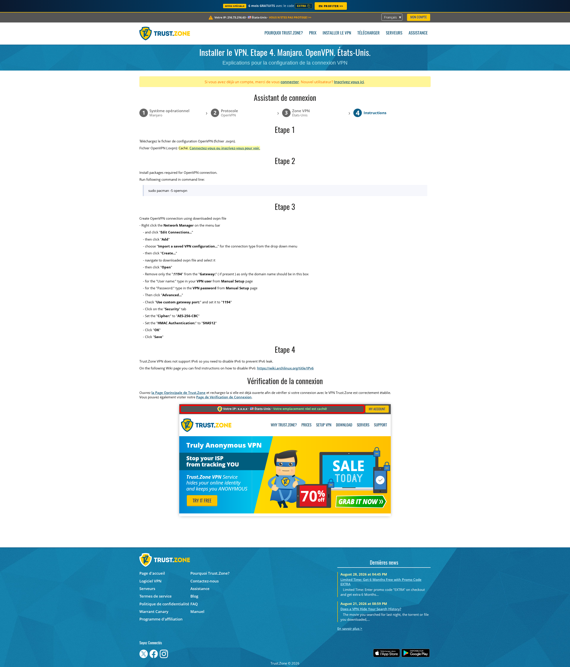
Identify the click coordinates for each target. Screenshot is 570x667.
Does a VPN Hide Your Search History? (370, 609)
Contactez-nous (204, 581)
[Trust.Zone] (164, 33)
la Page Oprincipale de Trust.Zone (178, 392)
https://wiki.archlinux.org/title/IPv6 (285, 368)
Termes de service (155, 596)
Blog (194, 596)
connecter (290, 81)
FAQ (194, 603)
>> (290, 17)
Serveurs (394, 33)
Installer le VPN (337, 33)
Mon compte (418, 17)
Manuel (197, 611)
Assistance (418, 33)
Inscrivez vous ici (349, 81)
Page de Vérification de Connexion (224, 397)
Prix (312, 33)
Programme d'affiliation (161, 619)
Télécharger (368, 33)
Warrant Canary (153, 611)
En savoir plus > (349, 628)
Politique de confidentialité (164, 603)
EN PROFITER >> (331, 6)
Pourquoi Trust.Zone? (284, 33)
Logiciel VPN (150, 581)
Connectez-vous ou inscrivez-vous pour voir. (224, 148)
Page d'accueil (152, 573)
